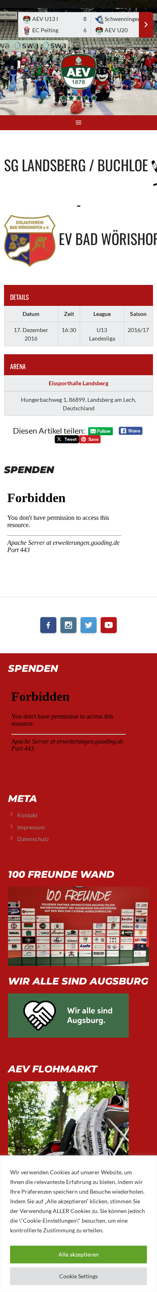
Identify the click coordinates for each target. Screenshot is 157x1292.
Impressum (31, 827)
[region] (78, 1223)
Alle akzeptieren (78, 1254)
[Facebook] (48, 625)
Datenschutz (33, 838)
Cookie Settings (78, 1276)
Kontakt (27, 815)
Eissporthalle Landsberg (78, 383)
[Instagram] (68, 625)
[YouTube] (109, 625)
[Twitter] (89, 625)
